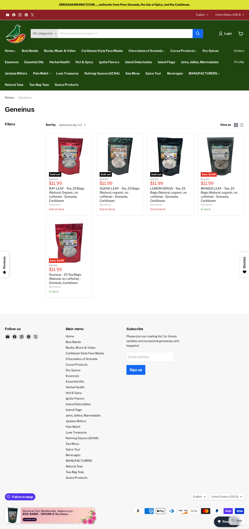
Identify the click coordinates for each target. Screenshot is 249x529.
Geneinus (55, 204)
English (200, 14)
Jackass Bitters (16, 73)
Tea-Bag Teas (39, 85)
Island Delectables (138, 62)
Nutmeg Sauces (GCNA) (102, 73)
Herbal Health (59, 62)
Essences (11, 62)
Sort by (51, 125)
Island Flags (166, 62)
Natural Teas (14, 85)
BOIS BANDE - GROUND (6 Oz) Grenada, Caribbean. (47, 514)
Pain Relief (41, 73)
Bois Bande (30, 51)
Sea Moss (132, 73)
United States (228, 14)
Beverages (175, 73)
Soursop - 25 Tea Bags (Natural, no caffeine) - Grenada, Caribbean (65, 279)
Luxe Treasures (67, 73)
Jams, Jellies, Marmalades (199, 62)
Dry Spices (210, 51)
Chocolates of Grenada (146, 51)
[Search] (198, 33)
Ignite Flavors (109, 62)
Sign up (136, 370)
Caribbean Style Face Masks (102, 51)
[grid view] (236, 125)
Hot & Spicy (84, 62)
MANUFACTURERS (203, 73)
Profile (239, 62)
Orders (239, 51)
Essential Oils (34, 62)
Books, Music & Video (60, 51)
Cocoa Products (182, 51)
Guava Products (66, 85)
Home (9, 51)
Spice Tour (153, 73)
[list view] (241, 125)
